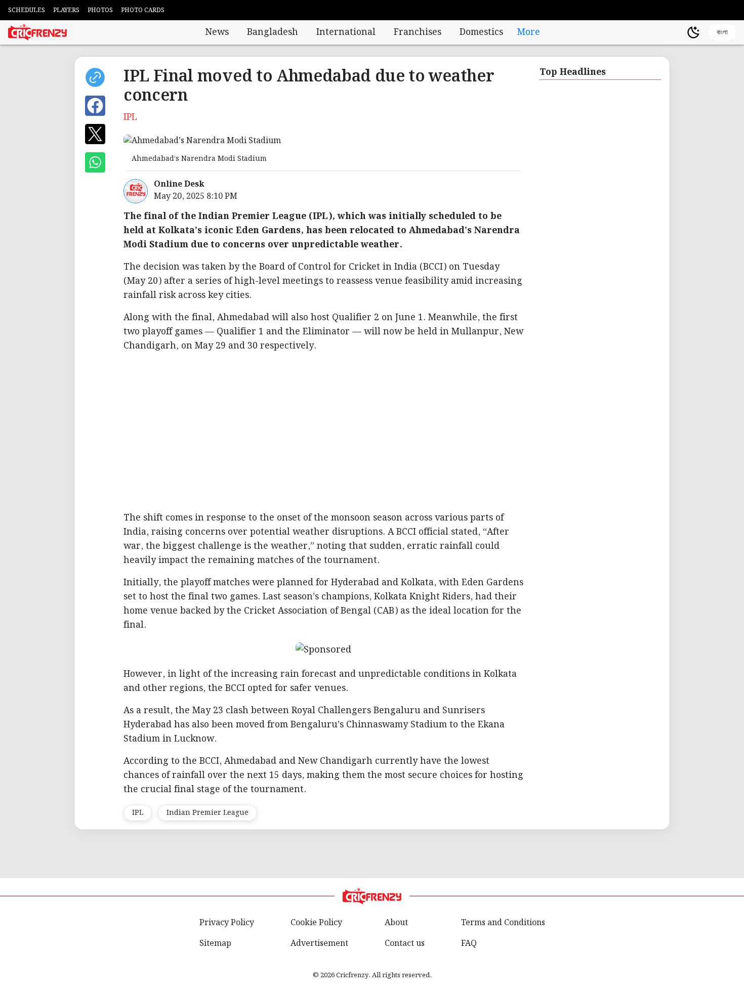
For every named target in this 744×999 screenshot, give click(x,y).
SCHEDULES (26, 10)
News (217, 32)
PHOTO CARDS (142, 10)
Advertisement (319, 943)
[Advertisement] (427, 432)
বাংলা (722, 32)
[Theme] (693, 32)
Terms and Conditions (503, 923)
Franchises (417, 32)
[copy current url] (95, 77)
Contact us (405, 943)
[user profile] (676, 32)
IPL (137, 812)
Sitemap (215, 943)
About (396, 923)
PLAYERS (66, 10)
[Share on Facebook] (95, 106)
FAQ (469, 943)
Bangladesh (272, 32)
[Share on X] (95, 134)
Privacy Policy (226, 923)
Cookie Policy (316, 923)
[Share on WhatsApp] (95, 162)
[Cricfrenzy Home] (37, 32)
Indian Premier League (208, 812)
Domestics (481, 32)
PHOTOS (100, 10)
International (346, 32)
